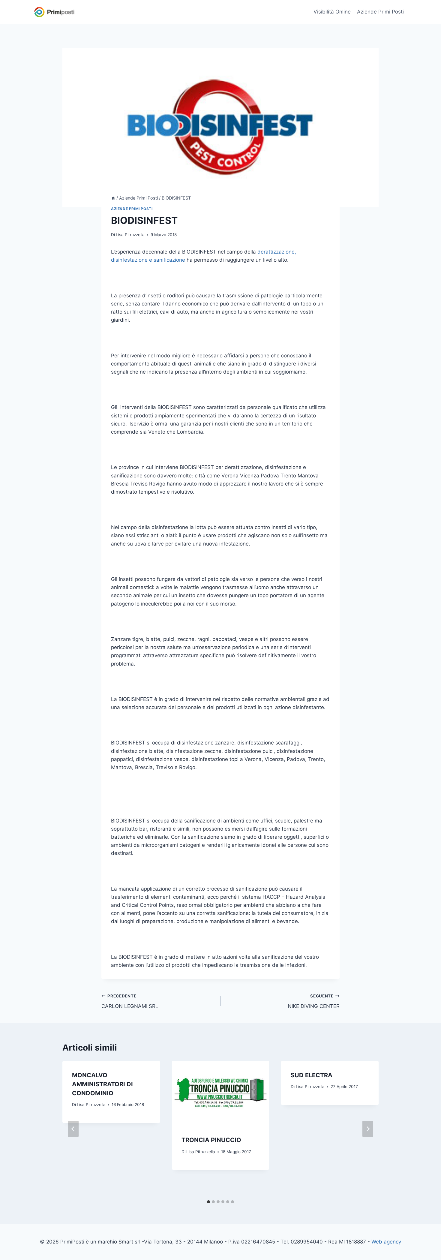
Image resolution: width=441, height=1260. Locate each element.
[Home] (113, 197)
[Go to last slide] (73, 1129)
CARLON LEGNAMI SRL (129, 1001)
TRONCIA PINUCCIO (211, 1140)
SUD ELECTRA (311, 1075)
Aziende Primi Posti (380, 12)
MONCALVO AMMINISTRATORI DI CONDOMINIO (102, 1084)
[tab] (208, 1201)
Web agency (386, 1242)
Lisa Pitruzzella (130, 234)
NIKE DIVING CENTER (314, 1001)
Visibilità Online (332, 12)
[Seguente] (367, 1129)
